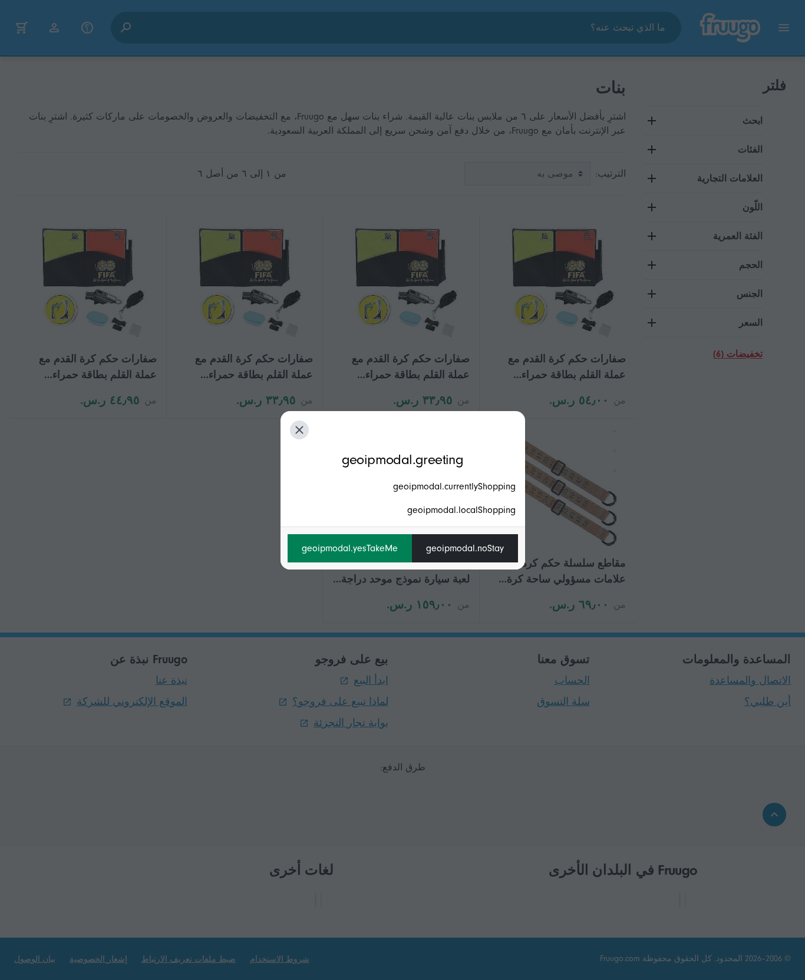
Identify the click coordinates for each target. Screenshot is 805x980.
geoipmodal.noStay (465, 548)
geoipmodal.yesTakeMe (350, 548)
